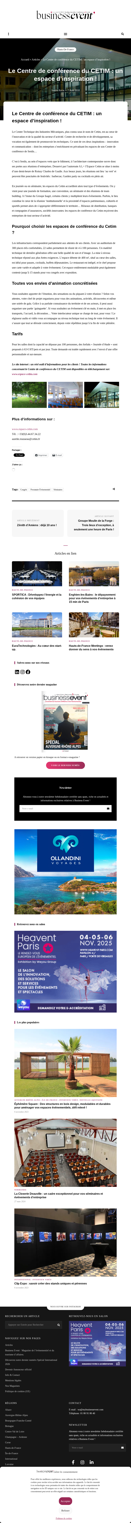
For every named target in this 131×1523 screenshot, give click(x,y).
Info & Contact (12, 1375)
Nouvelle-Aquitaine (91, 1100)
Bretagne (9, 1426)
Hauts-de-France (65, 49)
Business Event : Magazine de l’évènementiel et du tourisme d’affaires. (29, 1352)
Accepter (65, 1501)
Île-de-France (50, 1100)
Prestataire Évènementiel (40, 489)
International (22, 1280)
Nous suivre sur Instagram (65, 1307)
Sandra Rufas (58, 90)
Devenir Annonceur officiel (18, 1369)
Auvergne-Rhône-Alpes (27, 1100)
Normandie (20, 1190)
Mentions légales (13, 1380)
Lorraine (9, 1464)
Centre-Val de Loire (14, 1431)
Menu (65, 34)
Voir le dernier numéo (65, 765)
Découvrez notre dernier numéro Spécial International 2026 (31, 1362)
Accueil (25, 59)
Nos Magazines (12, 1386)
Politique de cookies (64, 1518)
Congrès (23, 489)
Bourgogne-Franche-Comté (18, 1420)
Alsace (8, 1410)
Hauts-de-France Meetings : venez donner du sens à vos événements (91, 647)
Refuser (65, 1510)
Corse (8, 1442)
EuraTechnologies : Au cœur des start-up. (37, 647)
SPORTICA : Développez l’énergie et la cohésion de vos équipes (36, 596)
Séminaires (58, 489)
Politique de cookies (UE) (17, 1391)
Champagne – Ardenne (16, 1437)
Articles (36, 59)
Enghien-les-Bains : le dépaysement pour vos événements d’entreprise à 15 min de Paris (92, 598)
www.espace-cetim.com (24, 374)
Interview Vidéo (68, 1100)
